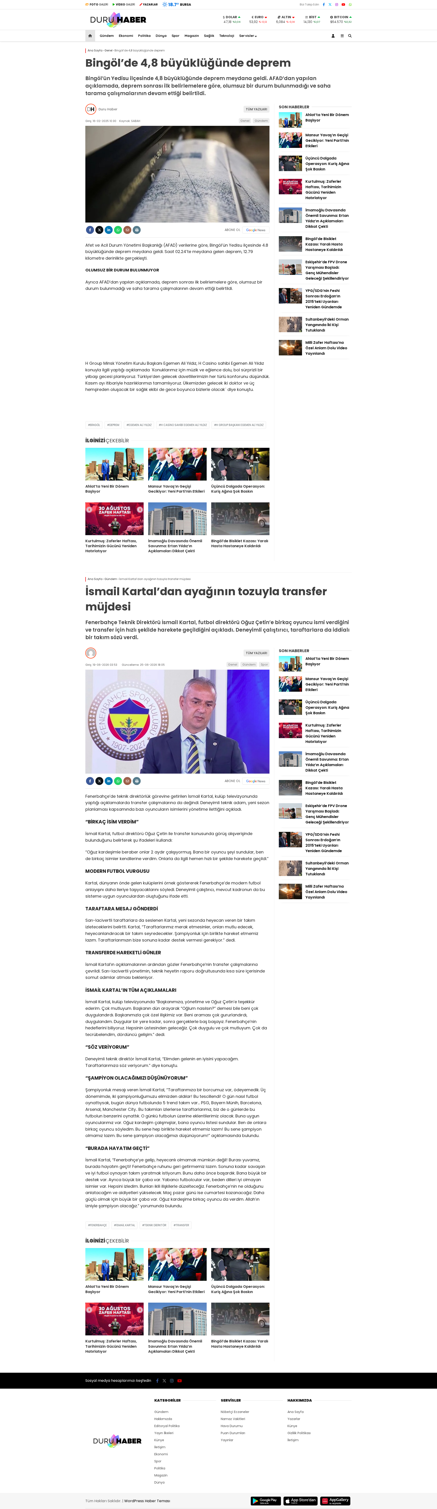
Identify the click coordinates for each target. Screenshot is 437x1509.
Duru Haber (108, 109)
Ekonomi (126, 35)
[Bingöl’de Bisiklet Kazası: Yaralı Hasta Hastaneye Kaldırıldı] (240, 518)
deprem (114, 425)
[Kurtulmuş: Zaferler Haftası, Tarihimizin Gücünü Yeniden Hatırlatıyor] (114, 518)
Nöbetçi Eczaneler (235, 1412)
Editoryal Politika (167, 1426)
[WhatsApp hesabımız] (350, 4)
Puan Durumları (233, 1433)
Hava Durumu (232, 1426)
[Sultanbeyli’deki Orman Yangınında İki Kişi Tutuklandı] (290, 331)
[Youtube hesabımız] (343, 4)
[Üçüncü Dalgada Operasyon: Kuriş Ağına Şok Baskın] (240, 464)
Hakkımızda (163, 1419)
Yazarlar (293, 1419)
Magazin (192, 35)
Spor (176, 35)
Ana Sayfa (295, 1412)
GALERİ (99, 4)
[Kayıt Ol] (334, 35)
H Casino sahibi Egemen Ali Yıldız (184, 425)
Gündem (107, 35)
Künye (159, 1440)
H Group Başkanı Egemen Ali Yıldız (240, 425)
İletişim (159, 1447)
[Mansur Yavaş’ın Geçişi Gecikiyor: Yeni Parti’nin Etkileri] (177, 464)
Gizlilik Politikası (299, 1433)
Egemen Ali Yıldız (140, 425)
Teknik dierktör (155, 1225)
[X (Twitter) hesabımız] (330, 4)
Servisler (246, 35)
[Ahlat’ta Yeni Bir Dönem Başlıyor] (114, 464)
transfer (182, 1225)
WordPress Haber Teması (147, 1501)
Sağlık (209, 35)
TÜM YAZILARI (256, 109)
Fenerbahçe (98, 1225)
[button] (91, 35)
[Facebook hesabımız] (324, 4)
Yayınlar (227, 1440)
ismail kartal (125, 1225)
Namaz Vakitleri (233, 1419)
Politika (144, 35)
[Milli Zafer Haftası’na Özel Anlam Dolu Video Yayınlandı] (290, 354)
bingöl (95, 425)
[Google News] (255, 230)
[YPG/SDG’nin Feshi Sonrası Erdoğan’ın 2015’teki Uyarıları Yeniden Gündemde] (290, 302)
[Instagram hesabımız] (336, 4)
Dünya (161, 35)
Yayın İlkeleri (163, 1433)
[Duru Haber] (118, 27)
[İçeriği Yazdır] (137, 230)
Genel (244, 121)
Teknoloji (226, 35)
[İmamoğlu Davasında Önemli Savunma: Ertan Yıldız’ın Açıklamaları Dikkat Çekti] (177, 518)
